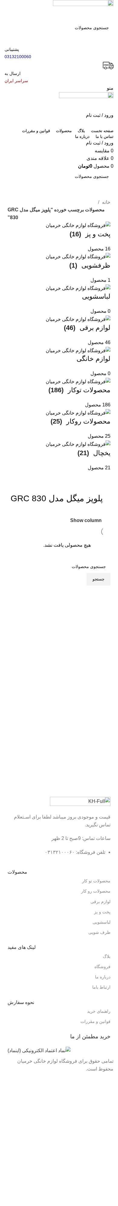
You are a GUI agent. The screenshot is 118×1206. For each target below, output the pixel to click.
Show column (86, 520)
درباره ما (102, 976)
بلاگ (106, 956)
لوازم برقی (100, 901)
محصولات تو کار (96, 880)
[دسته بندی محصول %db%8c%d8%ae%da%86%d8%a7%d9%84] (59, 346)
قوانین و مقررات (95, 1021)
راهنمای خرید (98, 1011)
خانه (105, 202)
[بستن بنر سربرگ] (110, 1080)
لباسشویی (101, 922)
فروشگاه (102, 966)
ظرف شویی (99, 932)
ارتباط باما (101, 987)
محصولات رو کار (95, 891)
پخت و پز (102, 911)
